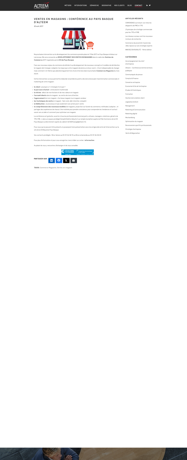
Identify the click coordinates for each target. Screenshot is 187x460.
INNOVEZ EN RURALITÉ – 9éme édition (138, 50)
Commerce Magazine (48, 168)
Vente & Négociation (132, 133)
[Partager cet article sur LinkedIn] (51, 160)
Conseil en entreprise (132, 82)
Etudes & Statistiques (133, 90)
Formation (129, 94)
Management (130, 106)
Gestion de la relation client (135, 98)
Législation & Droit (131, 102)
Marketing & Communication (135, 110)
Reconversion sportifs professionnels (138, 125)
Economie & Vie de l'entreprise (136, 86)
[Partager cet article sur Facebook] (59, 160)
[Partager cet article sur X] (66, 160)
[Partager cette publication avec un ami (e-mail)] (73, 160)
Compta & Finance (131, 78)
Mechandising (130, 117)
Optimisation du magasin (134, 121)
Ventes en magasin (64, 168)
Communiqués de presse (134, 75)
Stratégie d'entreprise (133, 129)
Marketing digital (131, 114)
